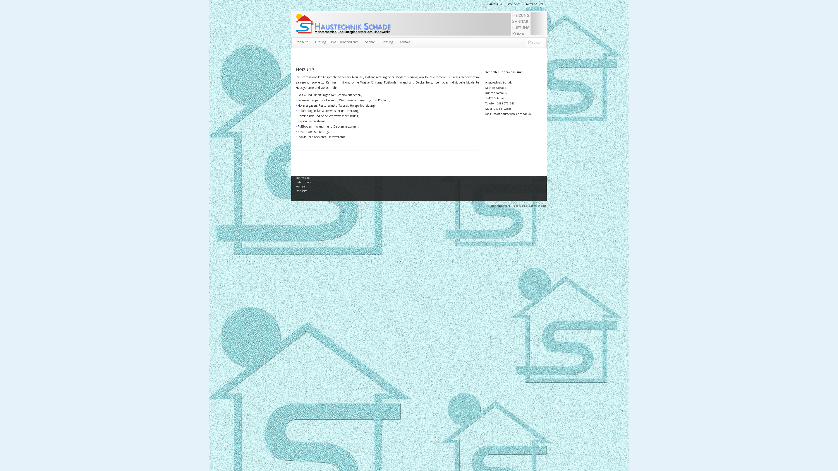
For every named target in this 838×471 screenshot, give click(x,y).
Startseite (301, 42)
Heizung (387, 42)
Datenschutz (534, 4)
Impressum (495, 4)
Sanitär (370, 42)
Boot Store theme (534, 206)
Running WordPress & (506, 206)
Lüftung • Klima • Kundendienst (337, 42)
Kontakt (514, 4)
